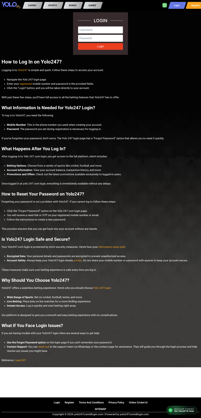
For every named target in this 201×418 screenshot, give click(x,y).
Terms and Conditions (91, 402)
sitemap (100, 409)
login (57, 402)
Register (69, 402)
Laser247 (20, 360)
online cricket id (138, 402)
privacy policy (116, 402)
